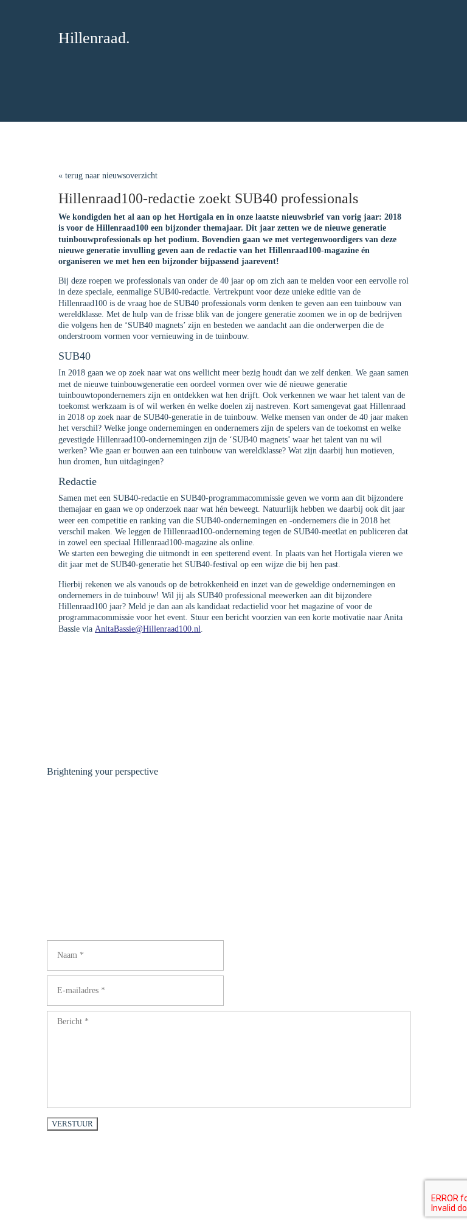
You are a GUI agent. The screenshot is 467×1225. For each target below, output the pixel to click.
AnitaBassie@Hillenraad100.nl (148, 628)
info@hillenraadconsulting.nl (97, 893)
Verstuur (72, 1123)
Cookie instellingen (311, 1180)
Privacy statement (241, 1180)
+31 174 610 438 (76, 882)
